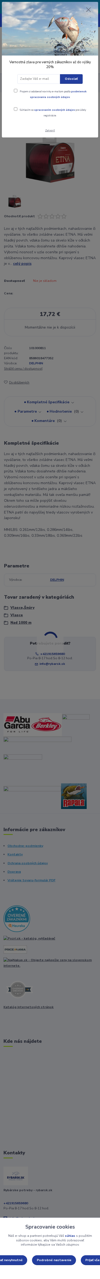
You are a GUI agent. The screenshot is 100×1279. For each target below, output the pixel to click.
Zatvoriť (50, 130)
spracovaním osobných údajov (54, 110)
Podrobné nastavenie (54, 1260)
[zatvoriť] (88, 10)
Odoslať (71, 79)
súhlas (70, 1236)
